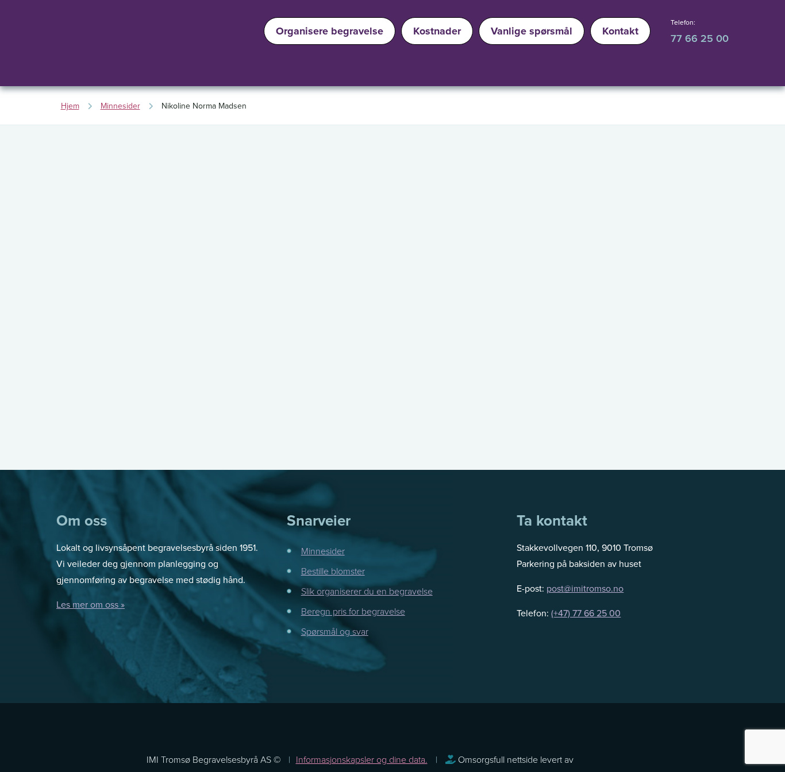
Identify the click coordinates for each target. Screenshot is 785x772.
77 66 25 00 (700, 38)
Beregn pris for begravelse (353, 611)
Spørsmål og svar (334, 631)
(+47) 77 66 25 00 (586, 613)
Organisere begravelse (329, 31)
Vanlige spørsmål (531, 31)
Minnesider (323, 551)
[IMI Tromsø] (88, 46)
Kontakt (620, 31)
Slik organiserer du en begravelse (367, 591)
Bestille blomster (333, 571)
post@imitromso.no (585, 588)
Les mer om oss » (90, 604)
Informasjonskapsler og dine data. (362, 759)
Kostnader (437, 31)
